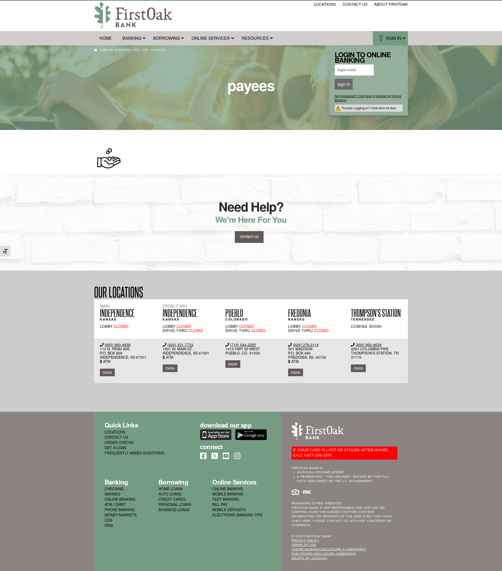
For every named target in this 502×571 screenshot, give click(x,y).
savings (112, 493)
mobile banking (227, 493)
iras (109, 525)
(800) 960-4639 (117, 344)
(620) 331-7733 (180, 344)
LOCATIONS (115, 432)
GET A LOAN (115, 447)
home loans (170, 488)
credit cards (172, 499)
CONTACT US (116, 437)
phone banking (120, 509)
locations (325, 4)
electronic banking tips (237, 514)
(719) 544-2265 (243, 344)
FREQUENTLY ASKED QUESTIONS (134, 452)
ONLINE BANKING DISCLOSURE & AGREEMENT (329, 549)
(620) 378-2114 (306, 344)
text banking (225, 499)
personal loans (174, 504)
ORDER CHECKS (119, 442)
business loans (174, 509)
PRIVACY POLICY (305, 540)
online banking (120, 499)
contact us (355, 4)
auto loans (169, 493)
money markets (120, 514)
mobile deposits (229, 509)
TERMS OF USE (304, 545)
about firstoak (391, 4)
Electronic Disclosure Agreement (324, 553)
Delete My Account (310, 558)
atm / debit (115, 504)
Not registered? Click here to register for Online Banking (368, 98)
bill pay (219, 504)
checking (114, 488)
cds (108, 520)
